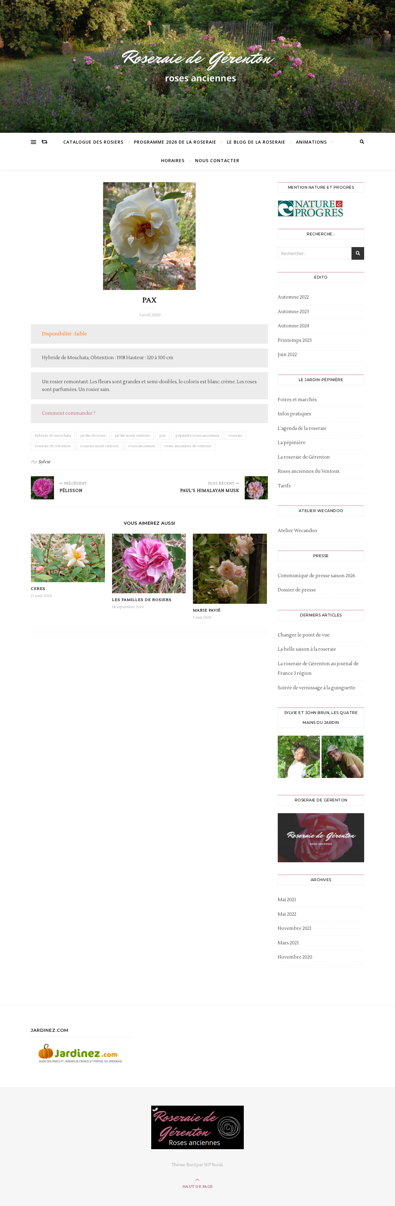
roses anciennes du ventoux (187, 446)
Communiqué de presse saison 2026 (316, 576)
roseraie (235, 435)
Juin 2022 (287, 355)
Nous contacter (217, 160)
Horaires (173, 160)
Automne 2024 (293, 326)
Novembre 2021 (294, 928)
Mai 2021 (287, 900)
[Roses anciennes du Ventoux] (197, 65)
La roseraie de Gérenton (304, 457)
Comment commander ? (68, 413)
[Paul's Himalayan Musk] (256, 487)
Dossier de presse (297, 590)
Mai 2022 (287, 914)
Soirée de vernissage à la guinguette (317, 688)
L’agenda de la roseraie (302, 428)
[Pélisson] (42, 487)
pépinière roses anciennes (197, 435)
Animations (311, 142)
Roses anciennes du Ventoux (308, 471)
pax (163, 435)
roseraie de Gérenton (53, 446)
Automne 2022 (293, 297)
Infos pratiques (294, 414)
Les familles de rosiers (142, 600)
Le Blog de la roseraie (256, 142)
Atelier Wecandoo (297, 531)
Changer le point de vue (304, 635)
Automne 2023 (293, 312)
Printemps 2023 (295, 340)
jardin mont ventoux (132, 435)
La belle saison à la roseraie (307, 649)
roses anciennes (141, 446)
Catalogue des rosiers (93, 142)
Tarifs (284, 486)
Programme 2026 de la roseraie (175, 142)
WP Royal (213, 1164)
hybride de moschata (53, 435)
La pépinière (292, 443)
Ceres (38, 588)
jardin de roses (93, 435)
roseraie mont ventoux (99, 446)
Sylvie (44, 462)
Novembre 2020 (295, 957)
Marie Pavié (207, 610)
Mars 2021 (288, 943)
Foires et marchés (297, 400)
